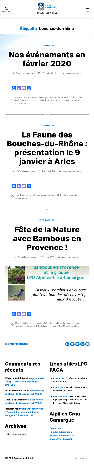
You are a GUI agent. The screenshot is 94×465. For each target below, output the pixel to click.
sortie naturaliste (71, 100)
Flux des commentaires (61, 435)
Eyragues (31, 326)
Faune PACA (59, 387)
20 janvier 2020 (49, 73)
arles (17, 195)
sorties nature (21, 198)
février (58, 97)
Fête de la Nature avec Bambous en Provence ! (47, 238)
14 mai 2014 (48, 257)
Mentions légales (16, 343)
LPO (75, 97)
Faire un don (59, 378)
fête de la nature (43, 326)
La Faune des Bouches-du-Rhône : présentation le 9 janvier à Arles (47, 148)
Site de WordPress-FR (61, 439)
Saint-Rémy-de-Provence (51, 100)
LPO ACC (61, 326)
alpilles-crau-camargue (25, 97)
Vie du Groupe (46, 45)
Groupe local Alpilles (24, 458)
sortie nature (21, 103)
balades (58, 323)
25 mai (18, 323)
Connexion (55, 428)
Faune (53, 195)
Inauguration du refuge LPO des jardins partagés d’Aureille (24, 381)
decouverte (20, 326)
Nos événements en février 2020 (47, 59)
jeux (54, 326)
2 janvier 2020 (48, 171)
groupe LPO (67, 97)
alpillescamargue (27, 73)
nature (65, 195)
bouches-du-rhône (45, 97)
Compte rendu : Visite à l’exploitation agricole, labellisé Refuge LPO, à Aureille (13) (24, 412)
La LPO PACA (60, 396)
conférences (44, 195)
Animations (49, 323)
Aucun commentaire (72, 73)
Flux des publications (60, 432)
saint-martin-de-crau (29, 100)
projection (73, 195)
